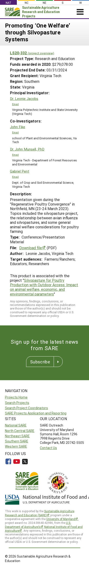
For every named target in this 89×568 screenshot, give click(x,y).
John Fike (17, 127)
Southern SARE (16, 441)
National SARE (16, 425)
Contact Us (48, 448)
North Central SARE (19, 430)
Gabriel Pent (19, 171)
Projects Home (16, 397)
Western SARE (16, 446)
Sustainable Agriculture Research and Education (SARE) (39, 513)
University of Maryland (60, 519)
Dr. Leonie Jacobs (24, 99)
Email (15, 104)
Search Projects (17, 402)
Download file (30, 247)
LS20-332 (32, 52)
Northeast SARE (17, 436)
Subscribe (40, 362)
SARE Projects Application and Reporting (35, 413)
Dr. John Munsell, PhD (27, 149)
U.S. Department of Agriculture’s (38, 525)
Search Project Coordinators (26, 408)
